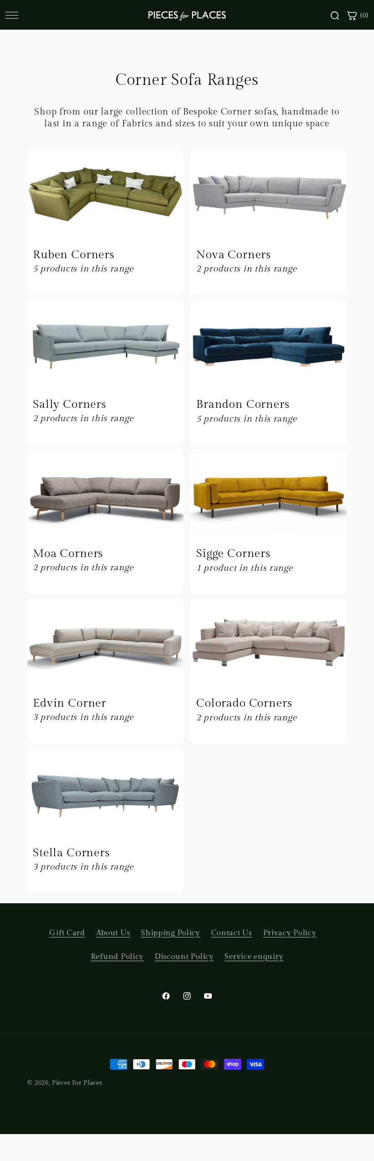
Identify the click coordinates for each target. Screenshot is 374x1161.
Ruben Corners (73, 254)
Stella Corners (71, 852)
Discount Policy (184, 956)
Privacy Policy (290, 932)
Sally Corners (69, 404)
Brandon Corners (243, 404)
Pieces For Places (77, 1083)
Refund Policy (117, 956)
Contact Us (231, 932)
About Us (113, 932)
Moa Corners (68, 553)
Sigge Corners (233, 553)
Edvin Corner (69, 703)
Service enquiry (253, 956)
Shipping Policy (170, 932)
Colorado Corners (244, 703)
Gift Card (67, 932)
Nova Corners (233, 254)
